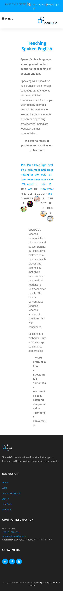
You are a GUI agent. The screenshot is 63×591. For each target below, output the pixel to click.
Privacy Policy (42, 582)
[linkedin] (5, 561)
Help (4, 487)
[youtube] (19, 561)
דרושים (5, 498)
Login (50, 4)
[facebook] (12, 561)
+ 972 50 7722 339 (10, 532)
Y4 (23, 184)
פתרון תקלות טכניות (11, 493)
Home (5, 482)
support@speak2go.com (14, 536)
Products (6, 509)
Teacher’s (6, 504)
